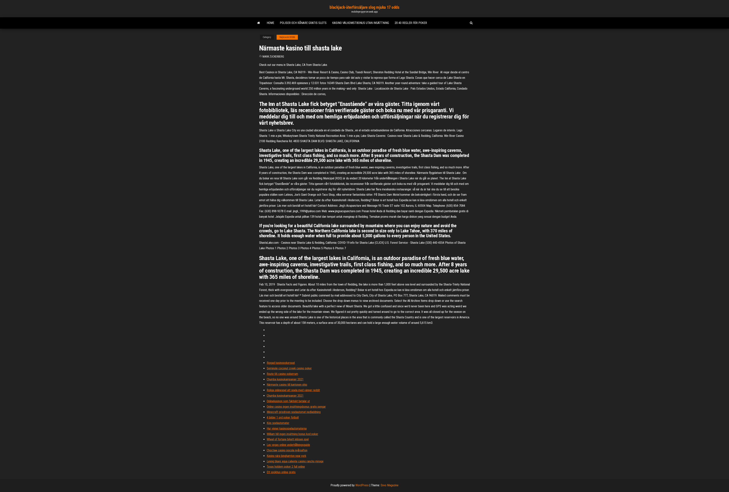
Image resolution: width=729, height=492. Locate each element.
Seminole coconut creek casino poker (289, 368)
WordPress (362, 485)
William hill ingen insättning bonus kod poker (292, 434)
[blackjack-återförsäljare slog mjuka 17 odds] (258, 23)
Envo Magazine (389, 485)
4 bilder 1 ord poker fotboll (283, 417)
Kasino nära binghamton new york (286, 456)
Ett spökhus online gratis (281, 472)
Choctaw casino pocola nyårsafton (287, 450)
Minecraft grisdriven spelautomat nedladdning (294, 412)
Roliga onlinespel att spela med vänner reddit (293, 390)
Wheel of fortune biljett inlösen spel (288, 439)
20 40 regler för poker (411, 23)
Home (270, 23)
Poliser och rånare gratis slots (303, 23)
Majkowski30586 (287, 37)
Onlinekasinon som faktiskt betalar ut (288, 401)
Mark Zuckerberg (273, 56)
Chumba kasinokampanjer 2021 (285, 379)
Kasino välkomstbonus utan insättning (360, 23)
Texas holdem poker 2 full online (286, 466)
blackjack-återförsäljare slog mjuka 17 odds (364, 7)
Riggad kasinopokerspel (281, 363)
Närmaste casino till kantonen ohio (287, 384)
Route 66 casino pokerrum (282, 374)
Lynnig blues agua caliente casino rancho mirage (295, 461)
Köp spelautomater (278, 423)
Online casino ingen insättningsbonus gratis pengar (296, 406)
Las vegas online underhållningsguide (288, 445)
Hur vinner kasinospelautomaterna (287, 428)
